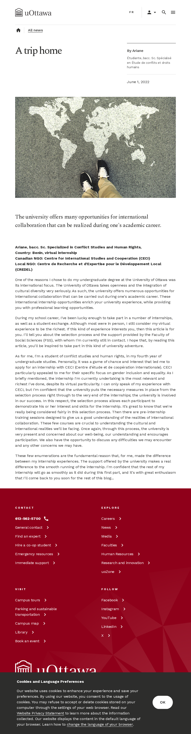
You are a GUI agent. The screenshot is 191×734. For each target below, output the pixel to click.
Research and (122, 563)
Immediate (32, 563)
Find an (27, 536)
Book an (27, 641)
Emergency (34, 554)
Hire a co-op (33, 545)
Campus (27, 600)
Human (117, 554)
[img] (33, 12)
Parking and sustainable (36, 612)
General (28, 527)
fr (131, 12)
